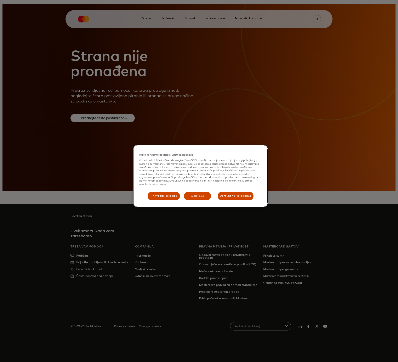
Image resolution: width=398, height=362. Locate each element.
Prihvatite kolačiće (163, 196)
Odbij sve (197, 196)
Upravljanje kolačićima (235, 196)
